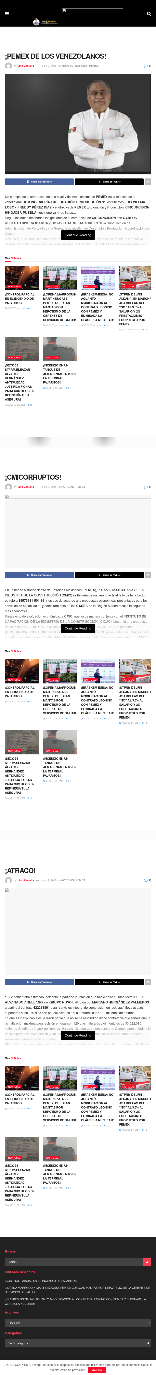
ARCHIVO (67, 66)
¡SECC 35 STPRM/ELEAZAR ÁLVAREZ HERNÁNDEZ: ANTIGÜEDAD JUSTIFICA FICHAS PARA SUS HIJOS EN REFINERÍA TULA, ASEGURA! (20, 382)
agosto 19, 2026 (54, 387)
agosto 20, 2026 (54, 325)
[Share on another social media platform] (148, 181)
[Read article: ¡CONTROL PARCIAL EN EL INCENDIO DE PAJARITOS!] (22, 278)
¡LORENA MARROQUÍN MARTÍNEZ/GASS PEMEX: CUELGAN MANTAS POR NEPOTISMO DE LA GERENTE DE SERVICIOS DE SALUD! (59, 307)
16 (107, 325)
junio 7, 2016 (48, 487)
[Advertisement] (78, 39)
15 (69, 325)
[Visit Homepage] (45, 22)
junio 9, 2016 (48, 66)
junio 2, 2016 (48, 880)
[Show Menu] (7, 13)
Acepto (97, 1370)
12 (145, 329)
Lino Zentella (25, 66)
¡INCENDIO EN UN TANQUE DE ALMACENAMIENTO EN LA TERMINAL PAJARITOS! (60, 374)
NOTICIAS (81, 66)
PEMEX (94, 66)
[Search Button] (149, 13)
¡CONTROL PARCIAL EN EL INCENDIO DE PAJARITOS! (19, 298)
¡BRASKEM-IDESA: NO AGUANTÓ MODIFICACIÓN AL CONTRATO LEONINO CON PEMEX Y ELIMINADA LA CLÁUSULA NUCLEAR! (97, 307)
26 (69, 387)
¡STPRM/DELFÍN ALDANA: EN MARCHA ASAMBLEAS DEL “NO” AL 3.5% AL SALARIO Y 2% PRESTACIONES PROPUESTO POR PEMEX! (135, 309)
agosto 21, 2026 (16, 308)
